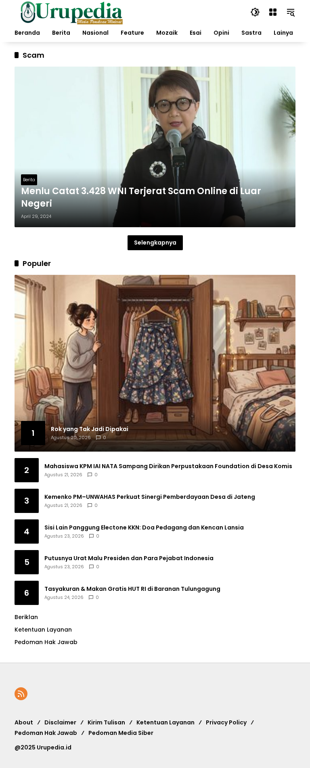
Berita (29, 179)
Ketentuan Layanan (43, 630)
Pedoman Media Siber (120, 733)
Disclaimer (60, 722)
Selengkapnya (155, 243)
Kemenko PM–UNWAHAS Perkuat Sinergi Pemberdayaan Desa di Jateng (149, 497)
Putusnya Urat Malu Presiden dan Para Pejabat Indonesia (129, 558)
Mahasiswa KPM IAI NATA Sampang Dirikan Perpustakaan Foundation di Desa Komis (168, 466)
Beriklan (26, 617)
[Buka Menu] (273, 12)
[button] (255, 12)
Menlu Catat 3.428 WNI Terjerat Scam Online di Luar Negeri (141, 197)
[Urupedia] (71, 12)
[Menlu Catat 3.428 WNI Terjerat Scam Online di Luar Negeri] (155, 147)
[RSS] (21, 693)
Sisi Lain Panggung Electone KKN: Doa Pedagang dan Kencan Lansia (144, 528)
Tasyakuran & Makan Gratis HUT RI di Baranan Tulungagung (132, 589)
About (24, 722)
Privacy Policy (226, 722)
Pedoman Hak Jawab (46, 733)
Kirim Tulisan (106, 722)
